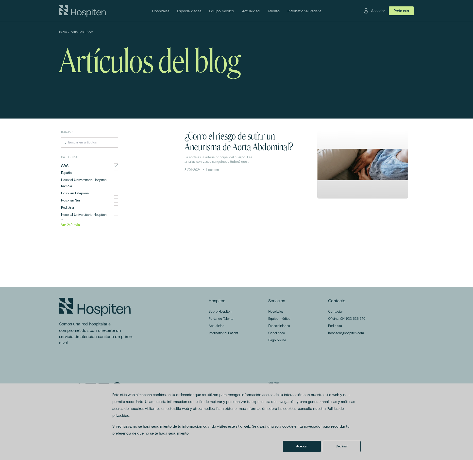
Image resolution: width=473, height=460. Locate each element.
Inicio (63, 32)
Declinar (342, 446)
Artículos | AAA (82, 32)
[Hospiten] (82, 11)
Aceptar (302, 446)
